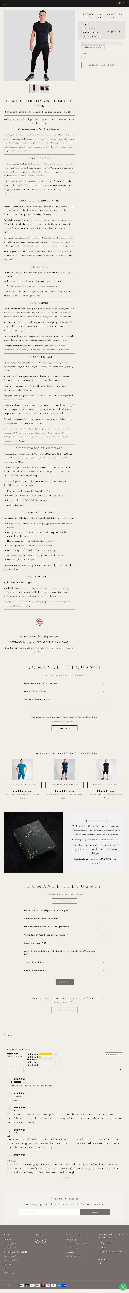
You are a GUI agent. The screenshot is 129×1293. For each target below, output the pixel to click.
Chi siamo (7, 1239)
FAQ (5, 1269)
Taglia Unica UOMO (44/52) (92, 47)
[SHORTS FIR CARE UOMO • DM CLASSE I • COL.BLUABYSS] (64, 769)
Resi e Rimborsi (71, 1248)
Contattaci (64, 982)
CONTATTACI (9, 1273)
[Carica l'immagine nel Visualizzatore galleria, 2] (44, 88)
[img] (19, 1079)
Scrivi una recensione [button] (113, 1054)
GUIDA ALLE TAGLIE (74, 1256)
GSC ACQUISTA (10, 1244)
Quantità (84, 53)
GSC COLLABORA (11, 1260)
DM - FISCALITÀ (10, 1256)
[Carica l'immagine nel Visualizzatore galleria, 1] (33, 88)
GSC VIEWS (8, 1264)
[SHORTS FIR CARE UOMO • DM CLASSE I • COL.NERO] (106, 769)
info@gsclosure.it (105, 1242)
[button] (18, 791)
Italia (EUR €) (9, 1285)
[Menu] (5, 3)
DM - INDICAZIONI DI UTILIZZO (16, 1252)
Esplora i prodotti (64, 728)
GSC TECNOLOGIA (11, 1248)
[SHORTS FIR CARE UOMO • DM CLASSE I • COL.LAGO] (23, 769)
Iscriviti (95, 1212)
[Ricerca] (124, 3)
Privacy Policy (71, 1239)
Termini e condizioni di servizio (77, 1244)
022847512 (102, 1247)
